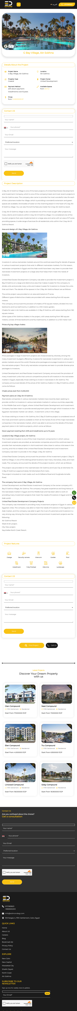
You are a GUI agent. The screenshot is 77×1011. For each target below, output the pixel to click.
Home (4, 928)
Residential (25, 709)
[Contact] (74, 502)
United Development (49, 81)
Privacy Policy (7, 946)
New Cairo (6, 958)
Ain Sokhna (44, 74)
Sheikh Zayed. (7, 969)
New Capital (7, 962)
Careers (5, 935)
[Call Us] (74, 498)
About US (6, 931)
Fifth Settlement (13, 709)
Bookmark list (7, 942)
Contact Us (6, 949)
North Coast (7, 973)
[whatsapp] (74, 493)
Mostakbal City (8, 966)
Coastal (11, 81)
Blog (4, 938)
